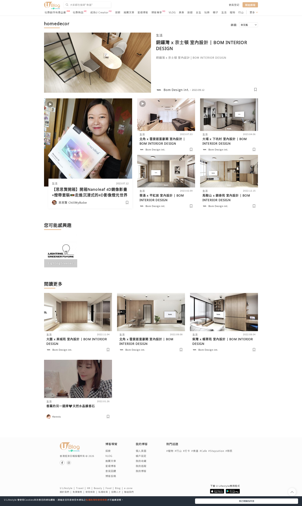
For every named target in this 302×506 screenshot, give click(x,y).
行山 (241, 12)
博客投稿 (110, 476)
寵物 (232, 12)
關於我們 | (66, 491)
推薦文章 (129, 12)
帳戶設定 (141, 456)
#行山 (178, 451)
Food (110, 488)
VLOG (172, 12)
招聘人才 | (117, 491)
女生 (198, 12)
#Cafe (203, 451)
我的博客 (141, 471)
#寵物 (169, 451)
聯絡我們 (129, 491)
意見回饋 (110, 471)
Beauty (100, 488)
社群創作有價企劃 (55, 12)
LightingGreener (60, 263)
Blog (119, 488)
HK (90, 488)
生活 (224, 12)
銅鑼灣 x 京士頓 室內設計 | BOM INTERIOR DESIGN (191, 57)
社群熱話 (78, 12)
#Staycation (216, 451)
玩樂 (207, 12)
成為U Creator (99, 12)
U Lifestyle (68, 488)
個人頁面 (141, 451)
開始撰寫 (250, 5)
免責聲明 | (79, 491)
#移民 (228, 451)
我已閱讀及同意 (246, 501)
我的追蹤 (141, 466)
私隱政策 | (104, 491)
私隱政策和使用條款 (96, 499)
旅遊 (190, 12)
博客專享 (156, 12)
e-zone (129, 488)
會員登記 (234, 5)
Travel (81, 488)
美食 (181, 12)
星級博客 (142, 12)
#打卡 (186, 451)
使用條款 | (92, 491)
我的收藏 (141, 461)
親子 (215, 12)
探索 (117, 12)
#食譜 (194, 451)
